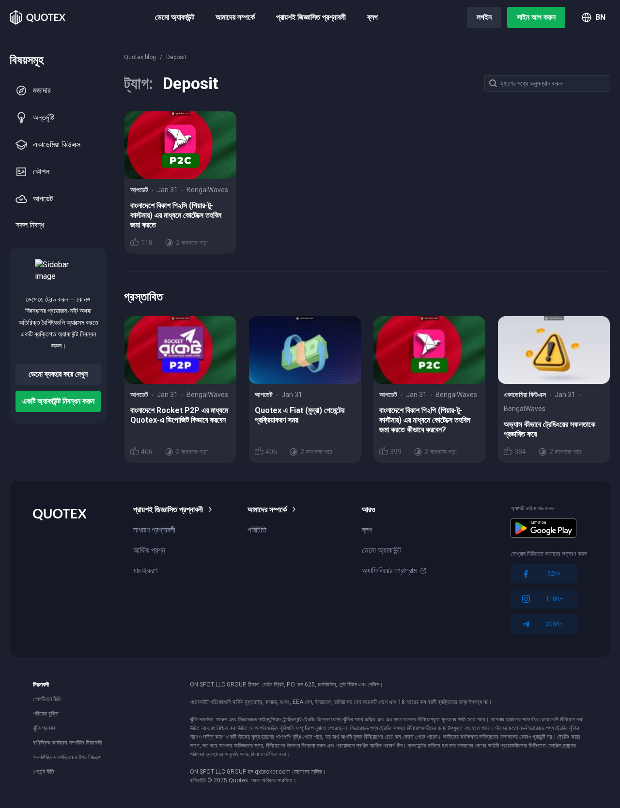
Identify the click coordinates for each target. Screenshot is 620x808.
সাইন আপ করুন (536, 17)
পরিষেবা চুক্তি (46, 713)
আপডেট (43, 198)
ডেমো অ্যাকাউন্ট (174, 17)
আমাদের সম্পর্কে (235, 17)
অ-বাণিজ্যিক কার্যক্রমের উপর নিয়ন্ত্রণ (67, 757)
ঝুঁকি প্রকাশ (44, 728)
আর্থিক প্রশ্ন (149, 550)
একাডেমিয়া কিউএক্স (56, 144)
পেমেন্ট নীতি (43, 771)
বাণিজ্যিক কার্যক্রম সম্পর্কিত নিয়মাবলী (67, 742)
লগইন (484, 17)
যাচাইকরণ (145, 570)
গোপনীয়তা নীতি (47, 699)
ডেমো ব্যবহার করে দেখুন (58, 374)
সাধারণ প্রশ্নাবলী (154, 529)
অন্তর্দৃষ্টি (43, 117)
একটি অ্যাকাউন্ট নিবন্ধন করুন (58, 401)
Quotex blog (140, 57)
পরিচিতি (257, 529)
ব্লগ (372, 17)
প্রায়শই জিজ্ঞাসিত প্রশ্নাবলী (311, 17)
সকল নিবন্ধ (30, 224)
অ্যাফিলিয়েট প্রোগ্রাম (389, 570)
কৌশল (41, 171)
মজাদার (41, 90)
